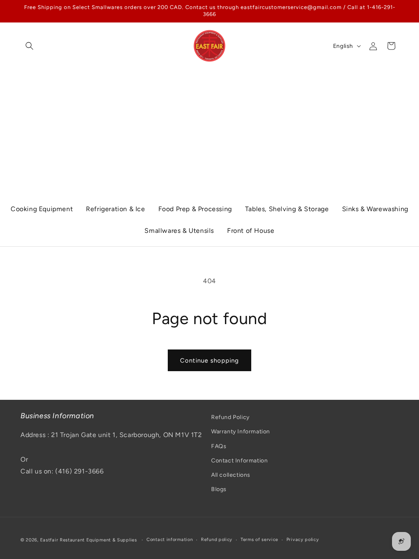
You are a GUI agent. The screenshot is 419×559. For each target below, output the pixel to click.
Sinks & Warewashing (375, 209)
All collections (230, 474)
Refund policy (216, 539)
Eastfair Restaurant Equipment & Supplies (88, 540)
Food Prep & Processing (195, 209)
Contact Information (239, 460)
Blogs (219, 489)
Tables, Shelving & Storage (287, 209)
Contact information (169, 539)
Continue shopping (209, 360)
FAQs (218, 446)
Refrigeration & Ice (115, 209)
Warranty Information (240, 431)
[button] (29, 46)
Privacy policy (302, 539)
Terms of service (259, 539)
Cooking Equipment (42, 209)
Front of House (250, 230)
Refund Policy (230, 417)
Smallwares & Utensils (179, 230)
